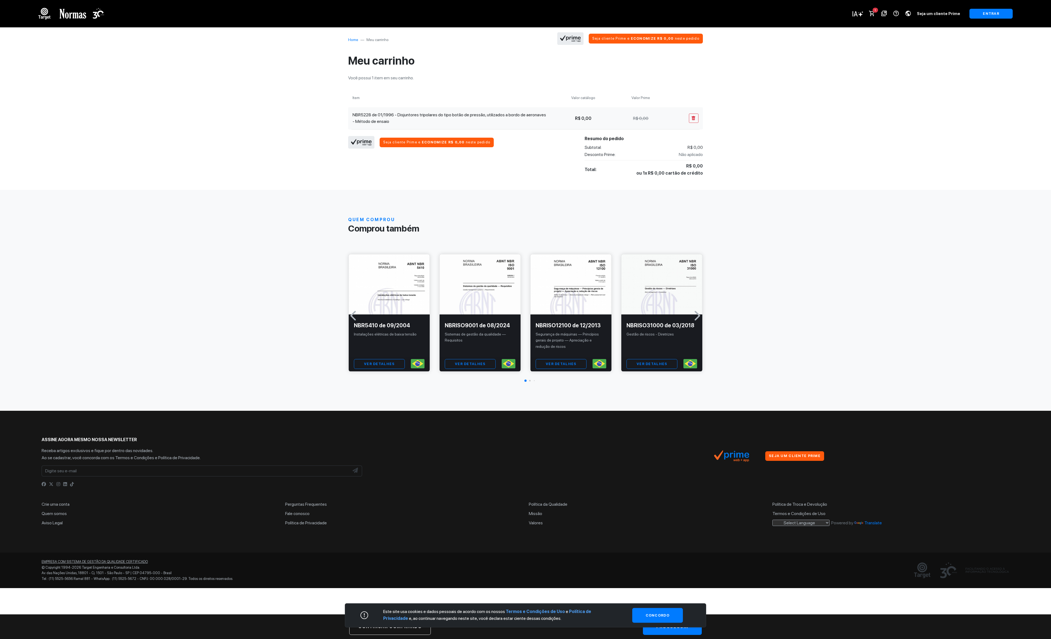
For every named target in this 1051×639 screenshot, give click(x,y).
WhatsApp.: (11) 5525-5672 (115, 579)
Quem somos (54, 513)
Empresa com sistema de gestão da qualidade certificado (95, 562)
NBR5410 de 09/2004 (382, 325)
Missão (535, 513)
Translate (873, 522)
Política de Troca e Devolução (799, 504)
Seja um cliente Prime (938, 13)
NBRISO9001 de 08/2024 (477, 325)
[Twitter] (51, 484)
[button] (525, 381)
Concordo (657, 615)
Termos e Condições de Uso (798, 513)
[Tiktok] (72, 484)
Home (353, 39)
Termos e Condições (134, 457)
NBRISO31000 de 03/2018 (660, 325)
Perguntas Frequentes (306, 504)
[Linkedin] (65, 484)
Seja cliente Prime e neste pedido (645, 38)
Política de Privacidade (179, 457)
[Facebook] (44, 484)
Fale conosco (297, 513)
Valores (536, 522)
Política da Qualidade (548, 504)
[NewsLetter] (355, 470)
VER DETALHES (379, 364)
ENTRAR (991, 13)
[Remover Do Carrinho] (693, 118)
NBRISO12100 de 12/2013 (568, 325)
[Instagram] (58, 484)
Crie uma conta (56, 504)
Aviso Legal (52, 522)
